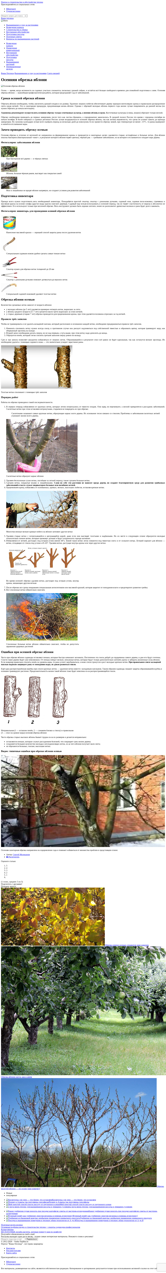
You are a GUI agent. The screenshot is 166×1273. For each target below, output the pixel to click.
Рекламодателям (13, 1250)
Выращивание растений (12, 63)
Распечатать (13, 857)
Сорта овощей (53, 73)
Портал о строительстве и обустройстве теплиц (22, 2)
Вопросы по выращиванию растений (22, 39)
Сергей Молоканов (21, 854)
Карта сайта (11, 1253)
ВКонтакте (11, 9)
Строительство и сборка (17, 30)
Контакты (10, 1248)
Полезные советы (14, 37)
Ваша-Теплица (7, 73)
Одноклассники (13, 11)
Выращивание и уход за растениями (22, 25)
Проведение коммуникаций (13, 49)
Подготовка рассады (15, 34)
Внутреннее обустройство (17, 32)
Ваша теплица (7, 18)
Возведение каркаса (15, 27)
